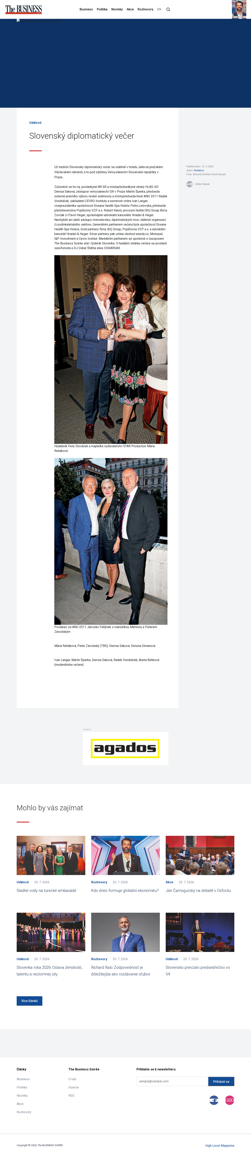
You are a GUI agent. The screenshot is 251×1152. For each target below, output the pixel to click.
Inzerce (73, 1087)
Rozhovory (145, 9)
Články (21, 1069)
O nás (72, 1079)
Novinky (117, 9)
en (159, 9)
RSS (71, 1095)
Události (35, 123)
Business (86, 9)
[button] (168, 9)
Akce (130, 9)
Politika (102, 9)
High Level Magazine (219, 1145)
